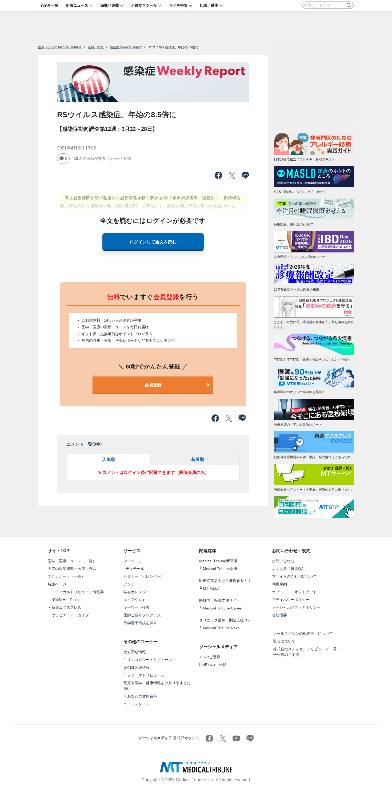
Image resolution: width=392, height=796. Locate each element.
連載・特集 (96, 47)
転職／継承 (209, 5)
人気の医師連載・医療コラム (72, 569)
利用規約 (279, 584)
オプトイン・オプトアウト (294, 592)
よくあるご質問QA (287, 569)
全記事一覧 (49, 5)
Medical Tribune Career (223, 608)
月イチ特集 (178, 5)
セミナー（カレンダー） (144, 576)
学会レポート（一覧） (66, 576)
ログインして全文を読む (153, 242)
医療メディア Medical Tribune (60, 47)
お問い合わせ (283, 561)
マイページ (132, 561)
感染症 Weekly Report (126, 47)
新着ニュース (77, 5)
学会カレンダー (136, 592)
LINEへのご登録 (212, 665)
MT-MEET (211, 588)
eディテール (133, 569)
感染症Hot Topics (65, 599)
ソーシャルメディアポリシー (296, 607)
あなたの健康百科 (142, 696)
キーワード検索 (136, 607)
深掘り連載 (109, 5)
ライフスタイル (136, 704)
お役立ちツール (144, 5)
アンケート (132, 584)
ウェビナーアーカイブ (70, 615)
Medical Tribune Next (221, 628)
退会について (284, 641)
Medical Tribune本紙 (220, 569)
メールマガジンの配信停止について (303, 633)
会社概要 (279, 615)
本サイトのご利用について (294, 576)
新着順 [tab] (197, 459)
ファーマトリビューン (146, 675)
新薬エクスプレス (66, 607)
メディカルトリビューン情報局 (77, 592)
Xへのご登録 (209, 657)
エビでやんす (134, 599)
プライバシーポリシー (290, 599)
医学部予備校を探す (140, 623)
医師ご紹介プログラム (142, 615)
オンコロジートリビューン (149, 660)
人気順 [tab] (108, 459)
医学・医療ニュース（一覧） (72, 561)
